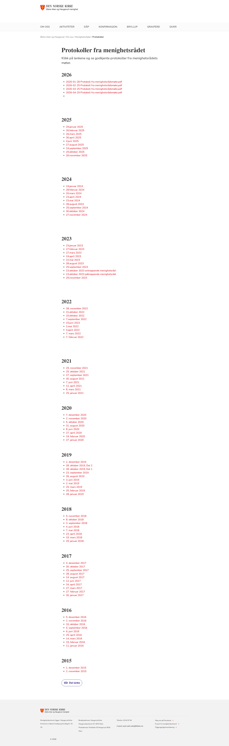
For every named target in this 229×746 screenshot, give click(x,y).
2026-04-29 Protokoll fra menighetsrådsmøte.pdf (94, 92)
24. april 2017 (74, 584)
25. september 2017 (77, 570)
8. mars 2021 (73, 389)
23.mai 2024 (73, 200)
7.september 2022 (76, 319)
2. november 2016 (76, 620)
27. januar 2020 (75, 440)
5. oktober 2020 (75, 422)
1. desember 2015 (76, 667)
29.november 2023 (76, 277)
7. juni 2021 (72, 382)
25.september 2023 (77, 267)
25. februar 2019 (75, 490)
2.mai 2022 (72, 326)
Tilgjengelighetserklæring (164, 727)
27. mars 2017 (74, 588)
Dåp (86, 26)
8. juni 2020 (72, 429)
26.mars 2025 (74, 134)
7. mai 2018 (72, 530)
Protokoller (98, 37)
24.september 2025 (77, 148)
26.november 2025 (76, 155)
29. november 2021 (77, 368)
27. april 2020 (74, 432)
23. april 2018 (74, 533)
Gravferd (153, 26)
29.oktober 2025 (75, 151)
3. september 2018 (76, 523)
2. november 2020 (76, 418)
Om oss (45, 26)
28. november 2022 (77, 308)
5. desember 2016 (76, 617)
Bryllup (132, 26)
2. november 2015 (76, 671)
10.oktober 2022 (75, 315)
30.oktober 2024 (75, 211)
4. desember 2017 (76, 563)
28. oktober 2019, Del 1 (79, 469)
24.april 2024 (73, 196)
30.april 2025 (73, 137)
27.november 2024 (76, 214)
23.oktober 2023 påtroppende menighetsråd (91, 274)
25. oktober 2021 (75, 371)
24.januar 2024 (74, 186)
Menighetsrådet (83, 37)
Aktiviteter (66, 26)
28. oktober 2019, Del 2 (79, 465)
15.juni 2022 (73, 322)
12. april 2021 (74, 385)
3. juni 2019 (72, 479)
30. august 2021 (75, 378)
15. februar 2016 (75, 642)
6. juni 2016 (72, 631)
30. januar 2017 (75, 595)
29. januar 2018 (75, 541)
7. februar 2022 (74, 337)
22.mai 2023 (73, 259)
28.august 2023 (75, 263)
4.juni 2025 (72, 141)
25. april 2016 (74, 635)
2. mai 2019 (72, 483)
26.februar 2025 (75, 130)
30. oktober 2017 (75, 566)
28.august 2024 (75, 204)
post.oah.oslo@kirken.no (133, 726)
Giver (173, 26)
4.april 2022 (73, 330)
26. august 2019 (75, 476)
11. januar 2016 (75, 645)
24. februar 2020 (75, 436)
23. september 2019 (77, 472)
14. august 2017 (75, 577)
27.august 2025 (75, 144)
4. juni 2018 (72, 526)
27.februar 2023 (75, 249)
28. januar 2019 (75, 494)
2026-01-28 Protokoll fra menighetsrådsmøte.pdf (94, 81)
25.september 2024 (77, 207)
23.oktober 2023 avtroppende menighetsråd (91, 270)
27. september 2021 (77, 375)
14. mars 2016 (74, 638)
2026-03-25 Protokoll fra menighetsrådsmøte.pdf (94, 89)
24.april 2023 (73, 256)
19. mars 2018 (74, 537)
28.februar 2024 (75, 189)
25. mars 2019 (74, 487)
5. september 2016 (76, 627)
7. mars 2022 (73, 333)
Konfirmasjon (108, 26)
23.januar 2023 (74, 245)
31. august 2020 (75, 425)
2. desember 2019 (76, 462)
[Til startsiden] (59, 7)
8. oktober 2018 (75, 519)
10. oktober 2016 (75, 624)
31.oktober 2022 (75, 312)
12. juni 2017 (73, 580)
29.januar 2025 (74, 126)
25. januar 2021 (75, 393)
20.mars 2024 (74, 193)
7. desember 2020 (76, 414)
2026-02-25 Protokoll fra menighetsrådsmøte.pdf (94, 85)
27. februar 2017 (75, 591)
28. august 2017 (75, 573)
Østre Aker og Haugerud (52, 37)
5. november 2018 (76, 516)
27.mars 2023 (74, 252)
